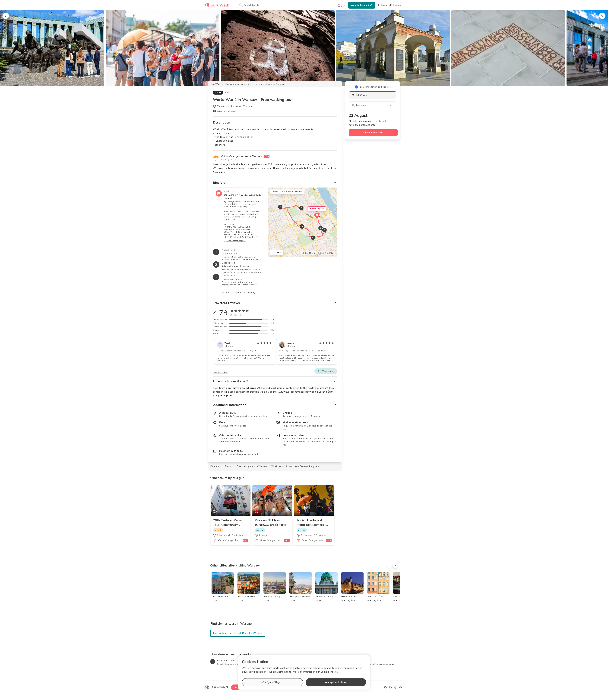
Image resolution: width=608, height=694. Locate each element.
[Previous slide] (7, 48)
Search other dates (373, 132)
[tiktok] (395, 687)
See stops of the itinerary (240, 292)
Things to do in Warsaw (237, 84)
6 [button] (280, 207)
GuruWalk (215, 84)
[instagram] (390, 687)
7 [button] (301, 208)
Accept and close (336, 682)
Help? (237, 687)
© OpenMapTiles (309, 253)
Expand (278, 252)
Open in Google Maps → (235, 241)
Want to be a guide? (362, 5)
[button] (317, 215)
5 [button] (302, 226)
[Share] (602, 16)
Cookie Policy (329, 672)
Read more (219, 144)
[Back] (6, 16)
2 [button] (320, 228)
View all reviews (220, 372)
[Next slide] (600, 48)
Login (384, 4)
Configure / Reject (272, 682)
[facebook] (385, 687)
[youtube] (400, 687)
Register (397, 4)
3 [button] (324, 230)
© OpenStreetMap (326, 253)
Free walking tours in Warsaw (269, 84)
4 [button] (313, 237)
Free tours (215, 466)
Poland (228, 466)
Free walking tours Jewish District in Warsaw (237, 633)
